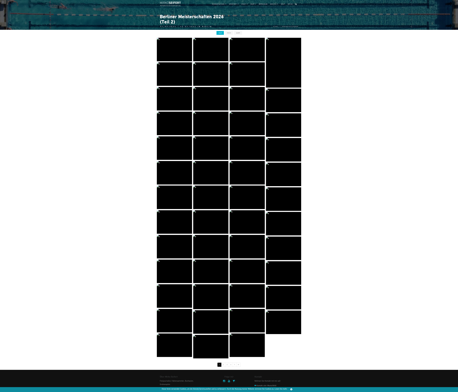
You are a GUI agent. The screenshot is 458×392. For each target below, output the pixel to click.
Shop (283, 4)
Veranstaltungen (290, 26)
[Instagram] (224, 381)
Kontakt (260, 386)
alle (220, 33)
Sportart (233, 4)
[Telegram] (234, 381)
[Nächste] (234, 365)
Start (275, 26)
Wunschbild (271, 386)
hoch (229, 33)
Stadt (243, 4)
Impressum (263, 4)
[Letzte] (238, 365)
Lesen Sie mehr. (281, 389)
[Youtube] (229, 381)
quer (238, 33)
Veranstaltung (218, 4)
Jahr (252, 4)
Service (273, 4)
